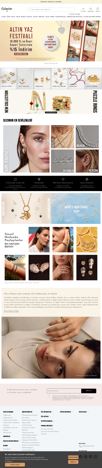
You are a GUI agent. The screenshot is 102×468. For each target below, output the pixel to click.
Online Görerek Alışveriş (29, 415)
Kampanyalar (6, 436)
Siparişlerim (7, 449)
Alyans (35, 16)
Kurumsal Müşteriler (47, 426)
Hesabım (5, 446)
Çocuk (47, 16)
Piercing (41, 16)
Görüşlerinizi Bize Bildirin (30, 440)
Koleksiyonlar (60, 16)
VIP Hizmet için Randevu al (31, 442)
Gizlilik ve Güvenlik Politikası (31, 445)
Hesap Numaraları (28, 432)
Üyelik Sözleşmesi (27, 447)
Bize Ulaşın (25, 417)
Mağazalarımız (8, 417)
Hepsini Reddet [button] (73, 457)
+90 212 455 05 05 (88, 446)
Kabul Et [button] (73, 462)
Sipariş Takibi (26, 422)
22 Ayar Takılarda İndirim (92, 16)
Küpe (8, 16)
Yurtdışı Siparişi (27, 425)
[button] (45, 63)
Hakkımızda (7, 415)
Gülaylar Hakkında (8, 412)
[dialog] (51, 459)
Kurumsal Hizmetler (47, 429)
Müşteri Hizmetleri (27, 412)
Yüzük (3, 16)
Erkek (52, 16)
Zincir (18, 16)
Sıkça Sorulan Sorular (29, 437)
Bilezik (29, 16)
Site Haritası (7, 432)
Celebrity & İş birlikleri (10, 420)
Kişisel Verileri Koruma (29, 420)
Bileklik (23, 16)
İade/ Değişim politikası (29, 435)
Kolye (13, 16)
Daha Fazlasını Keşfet (11, 311)
